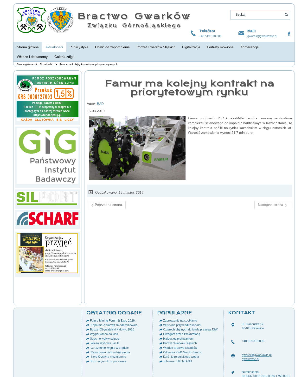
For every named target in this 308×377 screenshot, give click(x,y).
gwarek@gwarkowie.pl (262, 36)
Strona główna (25, 64)
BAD (100, 104)
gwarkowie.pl (250, 359)
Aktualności (46, 64)
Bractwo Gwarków (134, 16)
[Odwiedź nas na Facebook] (289, 34)
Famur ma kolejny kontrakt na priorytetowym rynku (190, 87)
